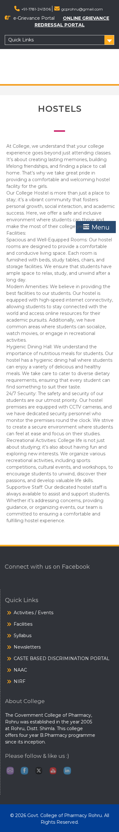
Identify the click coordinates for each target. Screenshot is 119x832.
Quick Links (21, 40)
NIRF (19, 681)
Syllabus (22, 635)
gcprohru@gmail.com (82, 9)
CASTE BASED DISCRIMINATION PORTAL (61, 658)
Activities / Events (33, 612)
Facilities (23, 624)
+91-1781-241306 (36, 9)
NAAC (20, 670)
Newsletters (27, 647)
